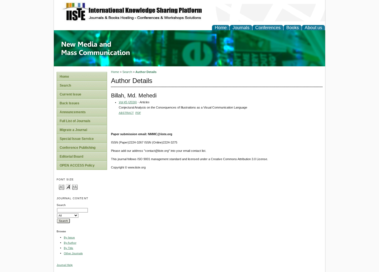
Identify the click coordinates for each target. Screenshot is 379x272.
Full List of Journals (75, 121)
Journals (241, 27)
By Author (70, 242)
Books (292, 27)
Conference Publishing (77, 148)
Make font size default (68, 186)
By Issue (69, 237)
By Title (68, 248)
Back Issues (69, 103)
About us (313, 27)
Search (65, 85)
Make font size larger (75, 186)
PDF (138, 112)
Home (221, 27)
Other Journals (73, 253)
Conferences (268, 27)
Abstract (126, 112)
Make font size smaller (61, 186)
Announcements (73, 112)
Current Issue (70, 94)
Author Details (145, 72)
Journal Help (65, 264)
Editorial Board (71, 156)
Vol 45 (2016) (128, 102)
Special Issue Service (77, 139)
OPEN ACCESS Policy (77, 165)
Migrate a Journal (73, 130)
